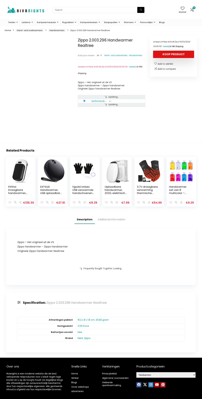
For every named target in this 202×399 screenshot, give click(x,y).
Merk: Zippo (84, 338)
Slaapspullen (110, 22)
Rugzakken (68, 22)
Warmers (129, 22)
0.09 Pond (83, 326)
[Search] (140, 10)
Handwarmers (57, 30)
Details (132, 66)
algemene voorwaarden (115, 378)
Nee (80, 332)
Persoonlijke (146, 22)
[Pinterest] (162, 384)
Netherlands (98, 101)
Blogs (162, 22)
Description (84, 219)
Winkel (74, 378)
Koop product (174, 54)
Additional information (111, 219)
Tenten (11, 22)
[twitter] (144, 384)
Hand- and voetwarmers (29, 30)
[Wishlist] (182, 8)
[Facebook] (138, 384)
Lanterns (26, 22)
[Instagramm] (150, 384)
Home (8, 30)
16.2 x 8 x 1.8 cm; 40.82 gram (93, 319)
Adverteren (77, 391)
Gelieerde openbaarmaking (111, 384)
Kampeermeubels (46, 22)
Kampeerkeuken (89, 22)
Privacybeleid (109, 373)
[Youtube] (156, 384)
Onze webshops (80, 386)
